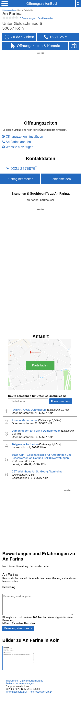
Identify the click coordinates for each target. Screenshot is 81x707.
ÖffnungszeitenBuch (42, 4)
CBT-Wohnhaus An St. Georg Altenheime (37, 471)
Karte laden (40, 365)
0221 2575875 (23, 168)
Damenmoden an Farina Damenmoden (36, 430)
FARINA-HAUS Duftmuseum (29, 409)
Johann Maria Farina (25, 420)
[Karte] (74, 46)
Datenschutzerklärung (31, 680)
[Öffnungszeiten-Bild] (18, 669)
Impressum (12, 680)
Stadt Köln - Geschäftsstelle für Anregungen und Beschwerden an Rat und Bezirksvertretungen (42, 456)
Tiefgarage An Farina (25, 444)
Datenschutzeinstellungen (20, 683)
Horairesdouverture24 (40, 691)
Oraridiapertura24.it (16, 691)
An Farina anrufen (18, 142)
